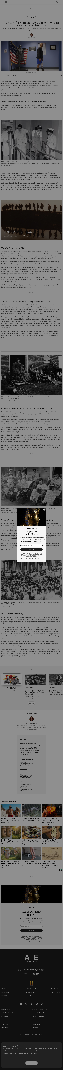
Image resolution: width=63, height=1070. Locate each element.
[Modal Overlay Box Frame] (31, 535)
